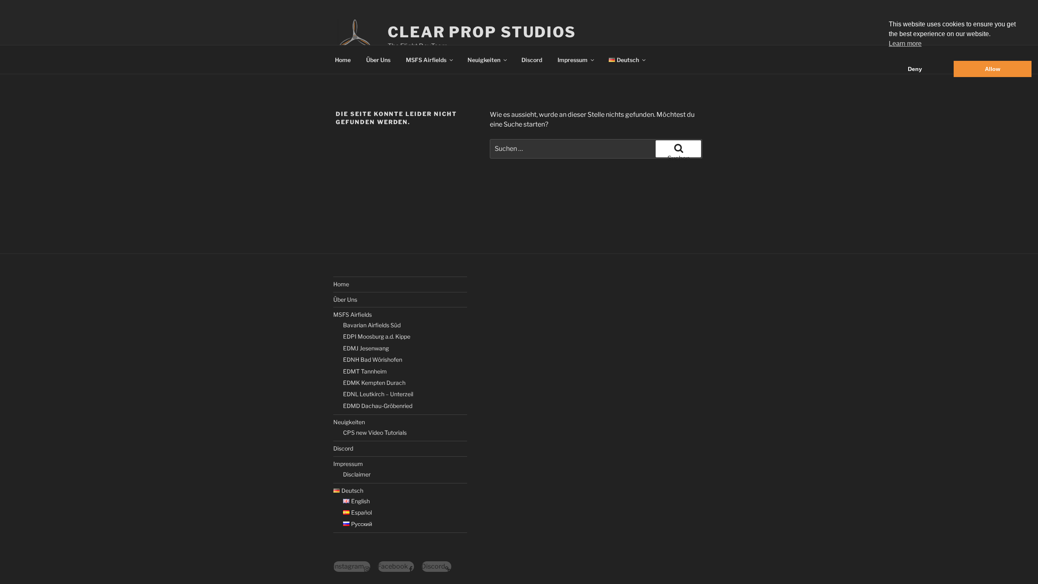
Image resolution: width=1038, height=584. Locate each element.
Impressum (573, 59)
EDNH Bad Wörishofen (372, 359)
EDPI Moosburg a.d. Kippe (376, 336)
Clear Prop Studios (482, 32)
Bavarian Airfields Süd (372, 325)
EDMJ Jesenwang (366, 348)
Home (343, 59)
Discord (531, 59)
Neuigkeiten (484, 59)
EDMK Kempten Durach (374, 382)
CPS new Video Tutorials (375, 432)
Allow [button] (992, 69)
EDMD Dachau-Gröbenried (377, 405)
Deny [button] (915, 69)
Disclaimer (357, 474)
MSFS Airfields (426, 59)
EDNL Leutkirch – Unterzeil (378, 394)
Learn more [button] (905, 43)
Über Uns (378, 59)
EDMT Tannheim (365, 371)
